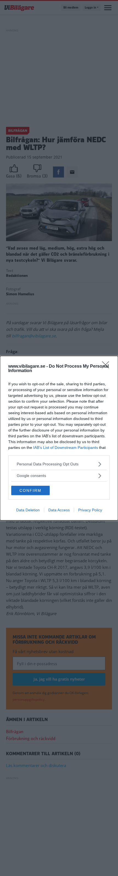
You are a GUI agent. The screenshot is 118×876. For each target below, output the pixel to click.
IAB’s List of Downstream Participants (65, 447)
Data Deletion (28, 510)
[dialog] (59, 438)
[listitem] (59, 464)
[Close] (107, 366)
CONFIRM (30, 490)
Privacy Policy (90, 510)
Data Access (59, 510)
